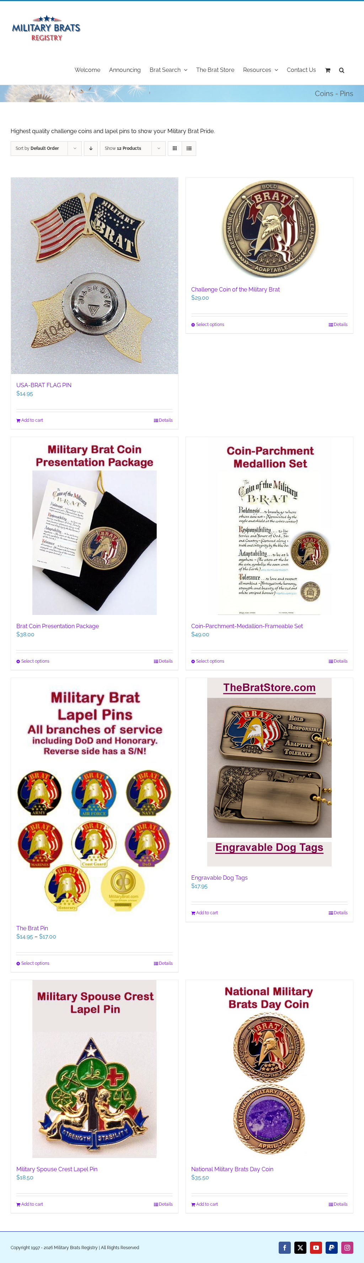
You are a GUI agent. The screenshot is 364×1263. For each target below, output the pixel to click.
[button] (341, 69)
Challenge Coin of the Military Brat (235, 289)
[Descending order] (91, 148)
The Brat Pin (32, 928)
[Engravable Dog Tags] (269, 772)
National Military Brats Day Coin (232, 1169)
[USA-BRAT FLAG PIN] (94, 276)
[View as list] (189, 149)
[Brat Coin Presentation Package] (94, 526)
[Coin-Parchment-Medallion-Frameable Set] (269, 526)
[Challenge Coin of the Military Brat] (269, 228)
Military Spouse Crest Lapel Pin (56, 1169)
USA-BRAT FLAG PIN (43, 385)
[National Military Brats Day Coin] (269, 1069)
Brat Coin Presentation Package (57, 626)
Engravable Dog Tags (219, 877)
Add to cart (32, 420)
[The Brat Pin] (94, 797)
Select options (210, 324)
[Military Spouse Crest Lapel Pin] (94, 1069)
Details (166, 420)
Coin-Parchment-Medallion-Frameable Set (247, 626)
